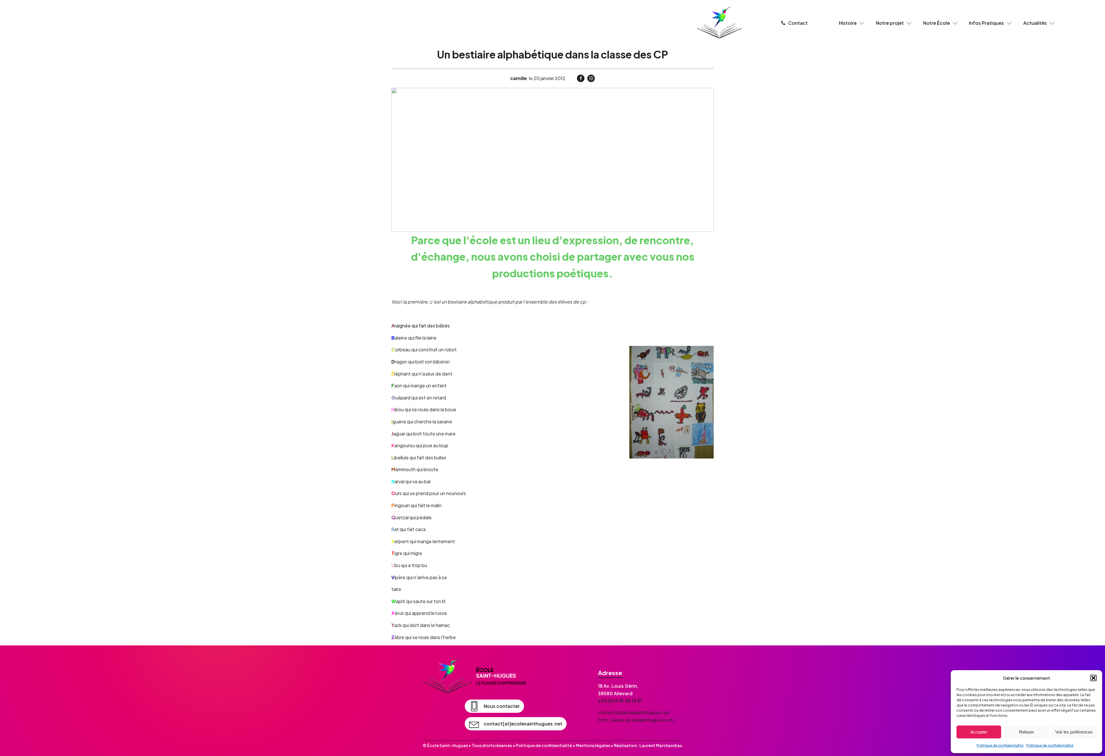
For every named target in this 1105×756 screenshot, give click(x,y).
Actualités (1035, 23)
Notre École (936, 23)
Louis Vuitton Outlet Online (594, 661)
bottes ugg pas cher (1004, 654)
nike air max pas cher (415, 654)
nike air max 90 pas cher (851, 654)
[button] (1093, 678)
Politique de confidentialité (1000, 745)
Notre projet (890, 23)
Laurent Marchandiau (660, 745)
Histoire (848, 23)
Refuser (1026, 732)
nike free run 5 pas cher (726, 654)
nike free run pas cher (564, 654)
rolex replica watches (738, 661)
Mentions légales (593, 745)
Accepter (978, 732)
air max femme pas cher (951, 654)
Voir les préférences (1074, 732)
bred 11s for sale (482, 661)
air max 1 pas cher (901, 654)
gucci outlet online (689, 661)
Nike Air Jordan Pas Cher (619, 654)
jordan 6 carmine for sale (532, 661)
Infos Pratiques (986, 23)
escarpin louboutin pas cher (788, 654)
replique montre (443, 661)
